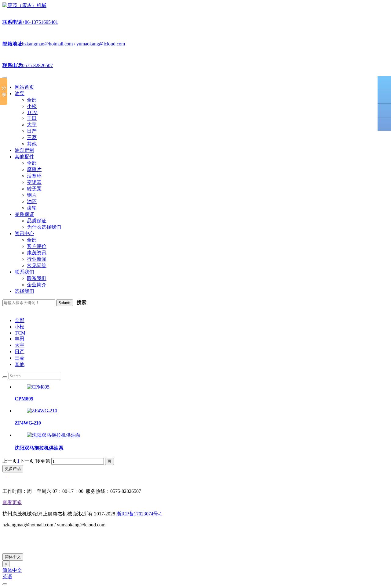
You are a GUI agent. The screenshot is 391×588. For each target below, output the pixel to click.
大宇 (19, 345)
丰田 (19, 338)
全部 (19, 320)
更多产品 (13, 468)
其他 (19, 364)
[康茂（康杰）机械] (24, 5)
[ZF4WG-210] (42, 410)
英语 (7, 576)
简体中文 (13, 556)
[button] (19, 93)
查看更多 (12, 502)
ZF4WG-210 (28, 422)
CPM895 (24, 398)
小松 (19, 326)
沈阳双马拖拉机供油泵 (39, 447)
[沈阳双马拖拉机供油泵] (54, 435)
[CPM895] (38, 386)
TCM (20, 332)
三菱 (19, 357)
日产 (19, 351)
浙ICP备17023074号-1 (139, 513)
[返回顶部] (384, 124)
